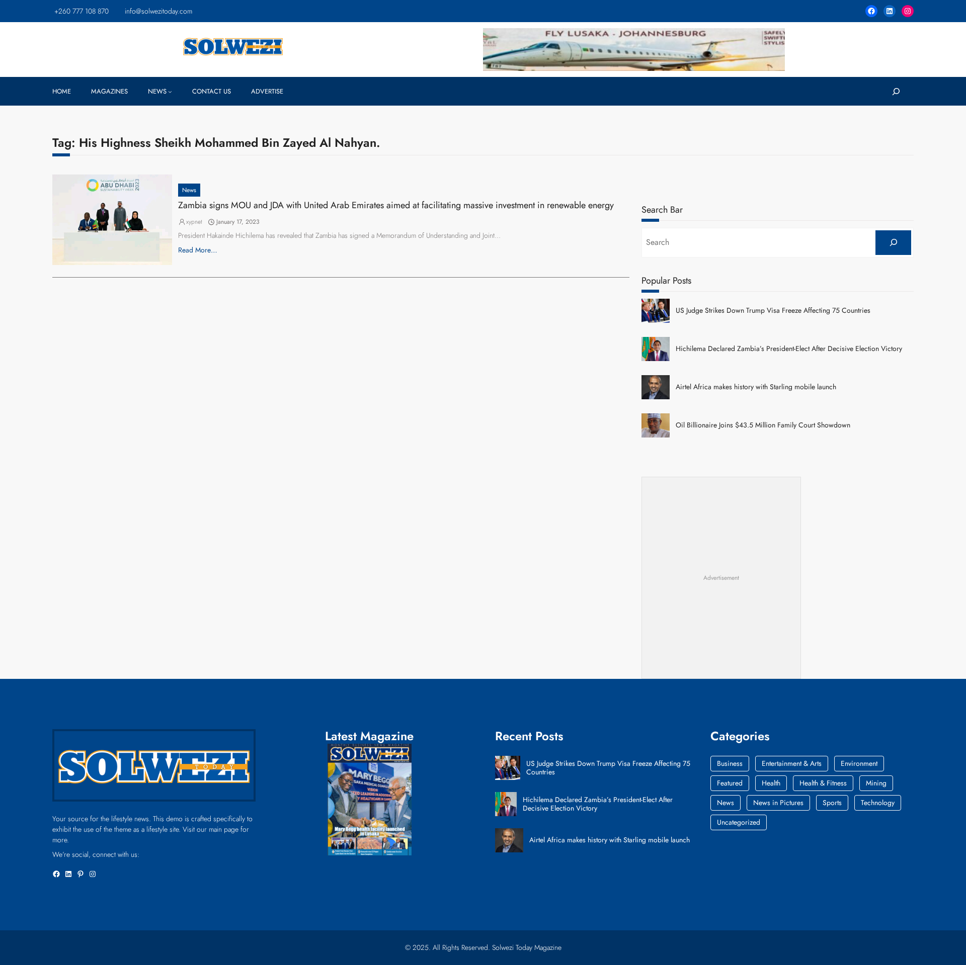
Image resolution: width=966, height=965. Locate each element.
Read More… (197, 250)
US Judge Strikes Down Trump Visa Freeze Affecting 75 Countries (773, 310)
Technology (878, 803)
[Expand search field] (896, 91)
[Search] (893, 242)
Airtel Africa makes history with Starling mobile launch (756, 387)
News (189, 190)
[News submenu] (170, 92)
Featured (730, 783)
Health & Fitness (823, 783)
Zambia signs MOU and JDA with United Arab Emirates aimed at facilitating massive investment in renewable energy (396, 205)
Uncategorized (738, 822)
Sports (832, 803)
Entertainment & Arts (792, 763)
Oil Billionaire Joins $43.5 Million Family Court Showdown (763, 425)
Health (771, 783)
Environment (859, 763)
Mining (876, 783)
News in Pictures (778, 803)
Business (730, 763)
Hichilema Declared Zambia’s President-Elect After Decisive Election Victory (789, 348)
